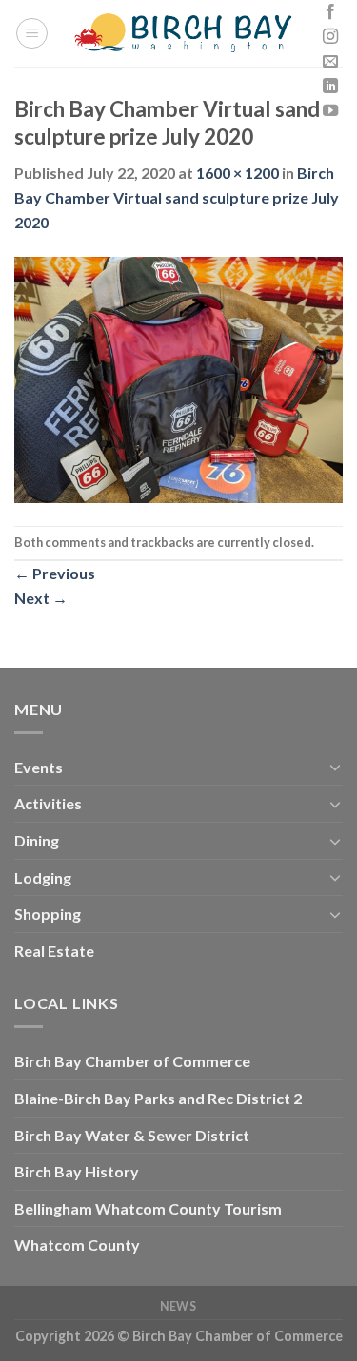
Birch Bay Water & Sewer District (131, 1135)
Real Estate (54, 951)
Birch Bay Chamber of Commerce (132, 1061)
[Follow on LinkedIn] (330, 86)
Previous (54, 573)
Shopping (47, 913)
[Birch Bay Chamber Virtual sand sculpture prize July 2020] (178, 378)
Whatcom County (77, 1244)
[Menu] (32, 33)
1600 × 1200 (237, 173)
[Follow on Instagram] (330, 37)
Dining (36, 840)
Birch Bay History (76, 1171)
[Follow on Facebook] (330, 12)
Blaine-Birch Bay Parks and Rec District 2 (158, 1098)
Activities (48, 803)
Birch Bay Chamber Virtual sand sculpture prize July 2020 (176, 197)
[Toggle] (335, 766)
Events (38, 767)
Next (41, 598)
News (178, 1306)
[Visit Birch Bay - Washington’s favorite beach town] (183, 33)
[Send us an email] (330, 61)
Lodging (42, 877)
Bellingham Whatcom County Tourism (148, 1208)
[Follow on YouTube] (330, 111)
